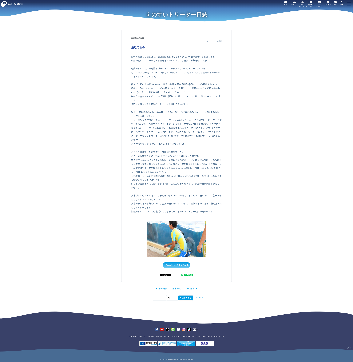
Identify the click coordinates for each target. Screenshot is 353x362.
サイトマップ (176, 336)
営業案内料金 (311, 5)
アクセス (328, 5)
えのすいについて (135, 336)
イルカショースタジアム (175, 265)
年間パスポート (319, 5)
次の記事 (190, 288)
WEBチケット (335, 5)
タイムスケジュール (303, 5)
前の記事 (163, 288)
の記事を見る (185, 297)
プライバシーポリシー (204, 336)
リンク (166, 336)
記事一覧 (176, 288)
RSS (201, 297)
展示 (285, 5)
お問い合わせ (219, 336)
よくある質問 (149, 336)
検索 (341, 5)
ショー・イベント (294, 5)
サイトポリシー (188, 336)
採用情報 (159, 336)
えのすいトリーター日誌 (176, 14)
